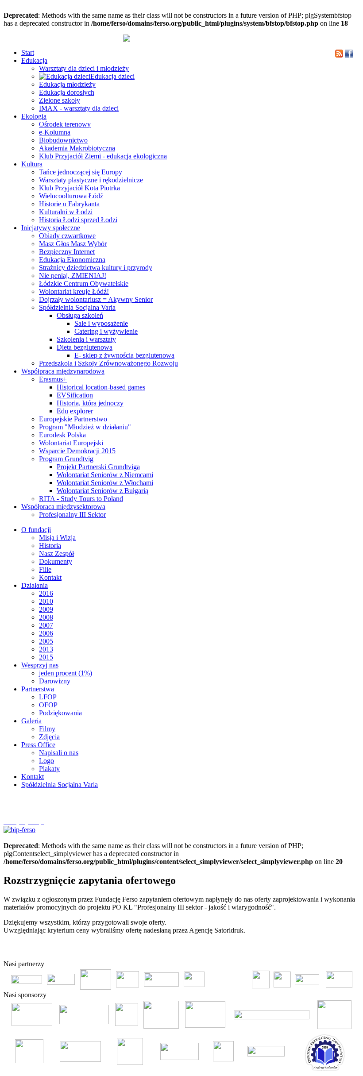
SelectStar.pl (333, 950)
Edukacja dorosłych (66, 92)
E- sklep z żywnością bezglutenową (124, 355)
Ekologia (33, 116)
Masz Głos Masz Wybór (73, 243)
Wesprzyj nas (39, 665)
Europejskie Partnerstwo (73, 419)
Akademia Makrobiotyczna (77, 148)
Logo (46, 760)
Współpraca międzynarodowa (62, 371)
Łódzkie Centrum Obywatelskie (83, 283)
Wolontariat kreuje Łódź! (74, 291)
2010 (46, 601)
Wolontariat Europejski (71, 443)
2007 (46, 625)
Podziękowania (60, 713)
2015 (46, 657)
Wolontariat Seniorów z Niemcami (105, 474)
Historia (50, 545)
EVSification (75, 395)
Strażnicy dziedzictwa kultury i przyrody (95, 267)
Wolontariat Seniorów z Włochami (105, 482)
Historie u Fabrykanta (69, 204)
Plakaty (49, 768)
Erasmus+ (53, 379)
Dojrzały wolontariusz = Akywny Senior (96, 299)
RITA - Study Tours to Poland (81, 498)
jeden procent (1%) (65, 673)
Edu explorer (75, 411)
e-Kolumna (54, 132)
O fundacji (36, 529)
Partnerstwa (37, 689)
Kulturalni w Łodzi (66, 212)
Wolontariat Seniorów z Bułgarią (102, 490)
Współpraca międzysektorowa (63, 506)
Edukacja (34, 60)
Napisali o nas (58, 752)
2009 (46, 609)
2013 (46, 649)
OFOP (48, 705)
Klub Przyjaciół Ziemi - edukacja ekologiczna (103, 156)
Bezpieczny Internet (67, 251)
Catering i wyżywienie (106, 331)
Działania (34, 585)
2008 (46, 617)
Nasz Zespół (56, 553)
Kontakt (50, 577)
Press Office (38, 744)
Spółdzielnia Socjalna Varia (77, 307)
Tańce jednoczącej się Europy (80, 172)
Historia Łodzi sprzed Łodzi (78, 220)
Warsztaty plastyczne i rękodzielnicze (91, 180)
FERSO (310, 950)
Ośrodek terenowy (65, 124)
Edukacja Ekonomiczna (72, 259)
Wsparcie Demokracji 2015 (77, 451)
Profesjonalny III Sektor (72, 514)
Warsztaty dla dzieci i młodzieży (84, 68)
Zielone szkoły (59, 100)
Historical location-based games (101, 387)
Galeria (31, 721)
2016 (46, 593)
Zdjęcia (49, 736)
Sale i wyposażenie (101, 323)
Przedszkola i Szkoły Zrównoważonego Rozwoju (108, 363)
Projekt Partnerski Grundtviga (98, 467)
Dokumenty (55, 561)
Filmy (47, 729)
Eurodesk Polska (62, 435)
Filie (45, 569)
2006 (46, 633)
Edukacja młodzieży (67, 84)
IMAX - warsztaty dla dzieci (79, 108)
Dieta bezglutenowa (84, 347)
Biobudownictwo (63, 140)
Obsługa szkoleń (80, 315)
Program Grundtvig (66, 459)
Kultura (31, 164)
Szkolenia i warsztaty (86, 339)
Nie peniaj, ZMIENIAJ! (72, 275)
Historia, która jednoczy (90, 403)
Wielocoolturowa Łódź (71, 196)
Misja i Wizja (57, 537)
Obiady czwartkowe (67, 235)
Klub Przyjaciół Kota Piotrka (79, 188)
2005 (46, 641)
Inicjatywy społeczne (50, 227)
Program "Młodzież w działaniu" (85, 427)
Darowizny (54, 681)
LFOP (48, 697)
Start (27, 52)
